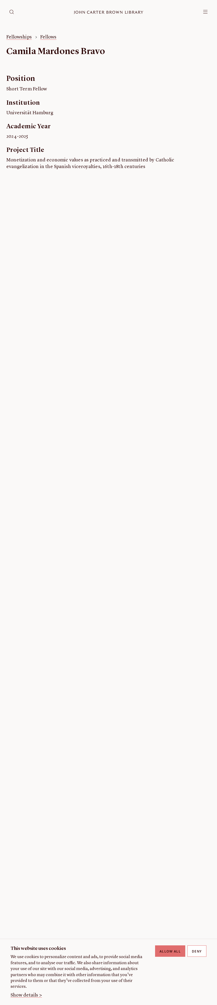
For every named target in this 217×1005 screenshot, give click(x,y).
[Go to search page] (11, 12)
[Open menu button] (205, 12)
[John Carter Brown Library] (108, 12)
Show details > (26, 995)
